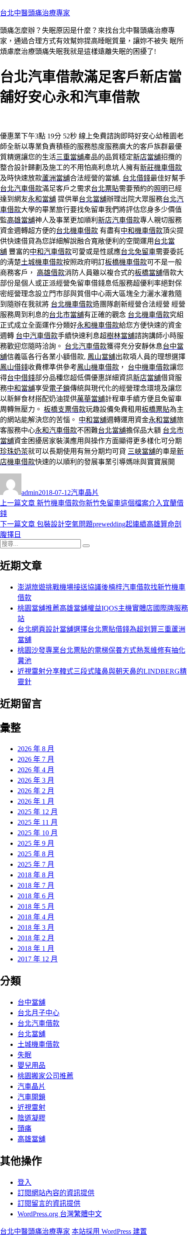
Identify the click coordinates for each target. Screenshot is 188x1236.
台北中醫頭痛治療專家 (35, 13)
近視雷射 (31, 1107)
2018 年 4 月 (35, 917)
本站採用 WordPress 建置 (109, 1231)
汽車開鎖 (31, 1097)
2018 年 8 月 (35, 875)
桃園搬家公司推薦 (45, 1076)
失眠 (24, 1055)
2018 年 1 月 (35, 948)
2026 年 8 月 (35, 748)
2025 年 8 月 (35, 854)
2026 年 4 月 (35, 769)
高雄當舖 (31, 1139)
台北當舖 (31, 1034)
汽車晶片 (85, 492)
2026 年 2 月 (35, 791)
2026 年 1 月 (35, 801)
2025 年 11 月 (37, 822)
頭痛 (24, 1128)
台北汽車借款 (38, 1023)
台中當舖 (31, 1002)
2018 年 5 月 (35, 906)
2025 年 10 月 (37, 833)
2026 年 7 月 (35, 759)
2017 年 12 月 (37, 959)
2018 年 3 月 (35, 927)
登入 (24, 1182)
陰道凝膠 (31, 1118)
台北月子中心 (38, 1013)
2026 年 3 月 (35, 780)
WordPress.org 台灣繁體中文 (59, 1214)
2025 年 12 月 (37, 812)
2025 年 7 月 (35, 864)
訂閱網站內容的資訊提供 (55, 1193)
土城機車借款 (38, 1044)
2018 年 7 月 (35, 885)
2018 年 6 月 (35, 896)
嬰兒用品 (31, 1065)
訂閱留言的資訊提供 (48, 1203)
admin (29, 492)
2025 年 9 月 (35, 843)
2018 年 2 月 (35, 938)
